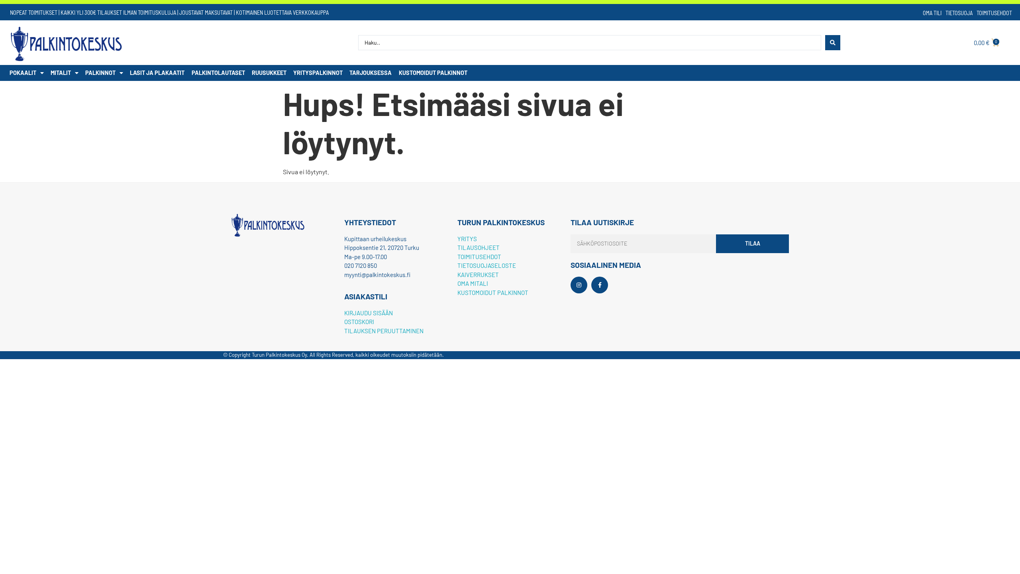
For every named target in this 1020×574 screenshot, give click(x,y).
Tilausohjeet (478, 247)
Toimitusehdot (994, 13)
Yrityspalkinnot (318, 72)
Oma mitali (472, 283)
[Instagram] (579, 285)
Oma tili (932, 13)
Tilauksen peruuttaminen (384, 330)
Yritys (467, 238)
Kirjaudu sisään (368, 312)
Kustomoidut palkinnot (433, 72)
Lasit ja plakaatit (157, 72)
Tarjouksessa (370, 72)
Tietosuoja (959, 13)
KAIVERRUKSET (478, 274)
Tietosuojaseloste (486, 265)
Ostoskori (359, 321)
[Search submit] (832, 42)
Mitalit (61, 72)
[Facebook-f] (599, 285)
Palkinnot (100, 72)
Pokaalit (23, 72)
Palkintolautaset (218, 72)
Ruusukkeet (269, 72)
